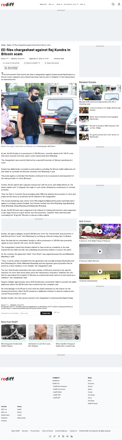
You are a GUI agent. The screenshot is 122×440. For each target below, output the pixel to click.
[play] (100, 231)
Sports (90, 389)
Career (19, 415)
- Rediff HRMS (57, 392)
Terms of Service (47, 431)
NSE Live (4, 412)
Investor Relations (61, 431)
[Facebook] (59, 436)
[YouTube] (67, 436)
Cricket (90, 392)
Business (91, 383)
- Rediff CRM (57, 395)
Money (58, 4)
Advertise (25, 431)
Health (19, 409)
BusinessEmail (68, 4)
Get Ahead (91, 395)
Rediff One (56, 383)
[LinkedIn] (72, 436)
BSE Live (4, 409)
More (81, 4)
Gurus (74, 4)
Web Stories (85, 221)
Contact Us (73, 431)
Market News (5, 415)
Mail (45, 4)
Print (57, 312)
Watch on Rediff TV (33, 63)
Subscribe (46, 313)
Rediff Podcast (93, 403)
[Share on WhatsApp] (50, 436)
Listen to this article (12, 63)
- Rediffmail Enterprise (60, 386)
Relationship (21, 418)
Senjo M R (21, 59)
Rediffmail (56, 381)
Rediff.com (88, 431)
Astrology (91, 401)
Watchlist (4, 418)
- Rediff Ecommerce (59, 389)
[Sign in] (119, 4)
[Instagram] (63, 436)
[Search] (113, 4)
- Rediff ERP (56, 398)
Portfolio (4, 421)
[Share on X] (55, 436)
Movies (90, 386)
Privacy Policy (34, 431)
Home (42, 4)
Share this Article (53, 63)
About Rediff (15, 431)
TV (78, 4)
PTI (7, 59)
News (50, 4)
